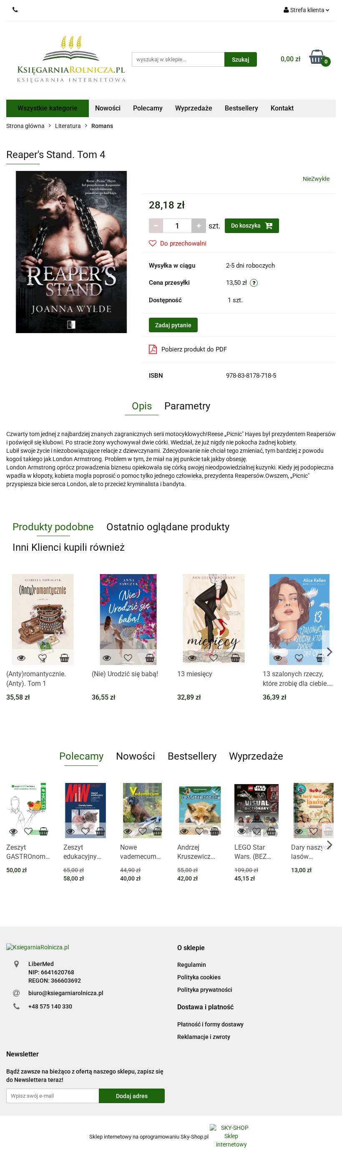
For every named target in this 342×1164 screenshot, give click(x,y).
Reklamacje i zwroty (203, 1037)
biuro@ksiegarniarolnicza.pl (65, 993)
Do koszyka (246, 225)
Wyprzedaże (193, 108)
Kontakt (282, 108)
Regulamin (191, 964)
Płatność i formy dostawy (210, 1024)
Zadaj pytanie (173, 325)
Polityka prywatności (204, 989)
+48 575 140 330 (50, 1006)
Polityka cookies (199, 977)
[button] (191, 948)
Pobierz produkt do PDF (194, 349)
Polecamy (148, 108)
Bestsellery (241, 108)
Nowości (108, 108)
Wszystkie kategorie (48, 108)
